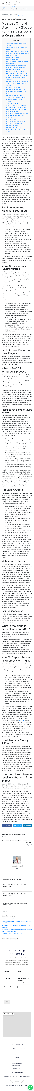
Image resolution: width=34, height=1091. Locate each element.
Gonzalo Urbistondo (17, 866)
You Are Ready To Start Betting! (16, 97)
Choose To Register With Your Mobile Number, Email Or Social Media (16, 91)
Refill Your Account (12, 59)
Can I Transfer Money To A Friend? (17, 65)
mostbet (22, 720)
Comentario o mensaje (12, 987)
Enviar (7, 1002)
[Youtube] (22, 1081)
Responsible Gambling (13, 87)
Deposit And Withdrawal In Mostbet (17, 81)
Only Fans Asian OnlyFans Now (10, 918)
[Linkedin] (18, 1081)
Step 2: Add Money (12, 103)
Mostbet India (22, 16)
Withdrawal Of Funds (12, 57)
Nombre (7, 971)
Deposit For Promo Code (14, 95)
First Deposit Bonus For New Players (17, 51)
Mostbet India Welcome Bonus (15, 121)
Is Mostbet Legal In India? (14, 99)
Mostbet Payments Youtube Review (17, 53)
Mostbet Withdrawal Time (14, 123)
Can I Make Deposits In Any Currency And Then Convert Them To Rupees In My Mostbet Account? (17, 73)
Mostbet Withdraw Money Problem (17, 113)
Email (20, 971)
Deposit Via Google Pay (13, 127)
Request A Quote (11, 55)
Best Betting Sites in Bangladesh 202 (12, 933)
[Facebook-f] (11, 1081)
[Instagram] (15, 1081)
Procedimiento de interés (23, 979)
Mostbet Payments (12, 119)
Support (8, 101)
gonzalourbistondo (10, 16)
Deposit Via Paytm (12, 125)
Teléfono (7, 978)
